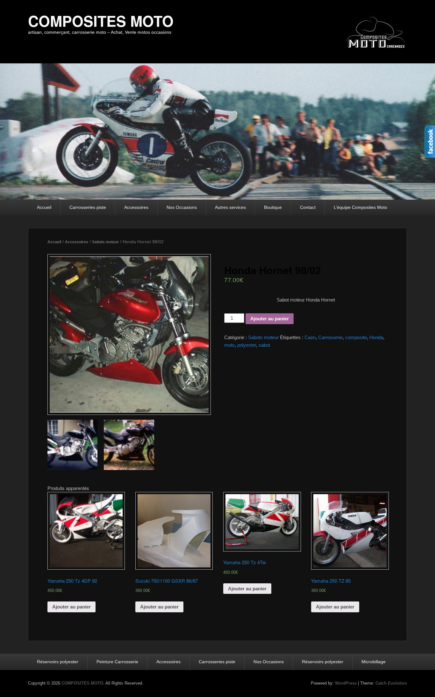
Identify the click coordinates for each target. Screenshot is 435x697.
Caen (310, 337)
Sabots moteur (105, 242)
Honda (376, 337)
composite (356, 337)
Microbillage (373, 661)
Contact (308, 207)
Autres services (230, 207)
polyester (246, 345)
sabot (264, 345)
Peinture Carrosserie (117, 661)
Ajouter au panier (269, 318)
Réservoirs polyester (57, 661)
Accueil (44, 207)
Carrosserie (330, 337)
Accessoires (136, 207)
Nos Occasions (182, 207)
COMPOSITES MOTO (101, 20)
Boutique (273, 207)
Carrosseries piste (87, 207)
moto (229, 345)
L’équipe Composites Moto (360, 207)
